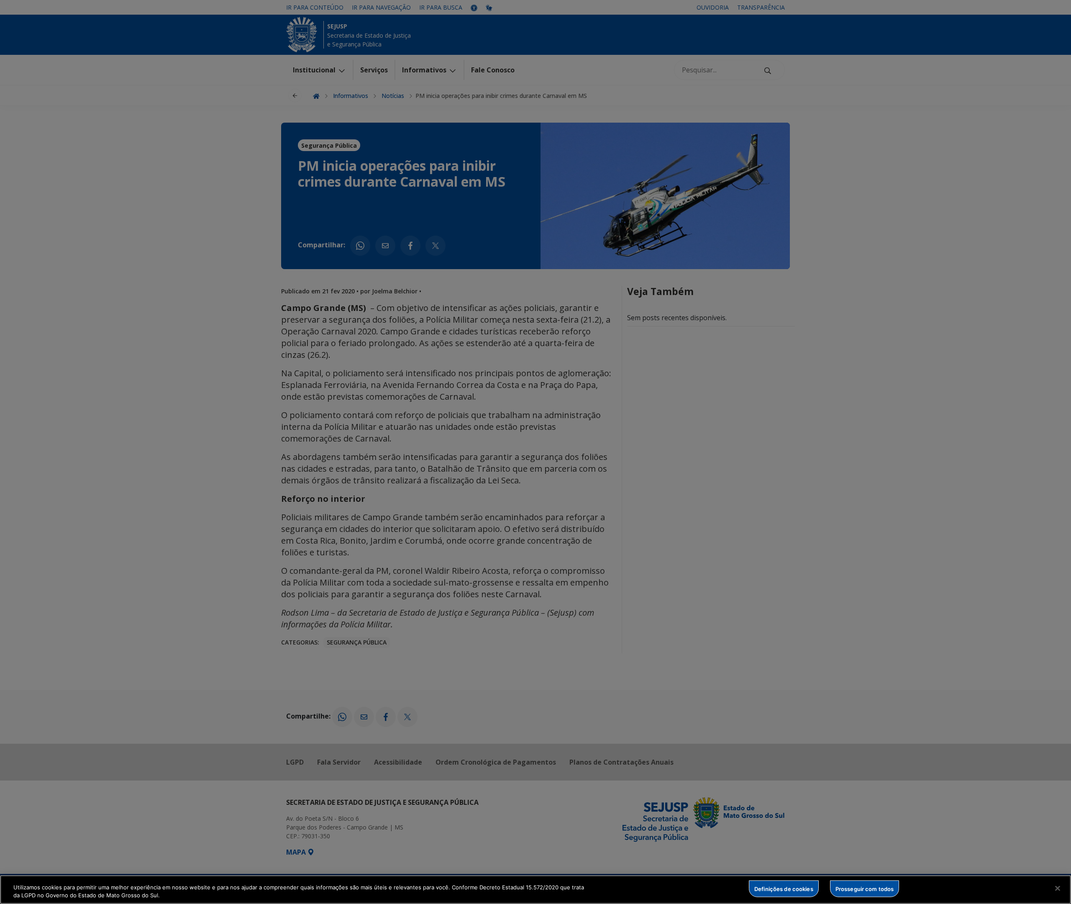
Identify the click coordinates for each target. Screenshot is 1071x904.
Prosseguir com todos (864, 888)
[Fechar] (1057, 888)
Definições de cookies (783, 888)
